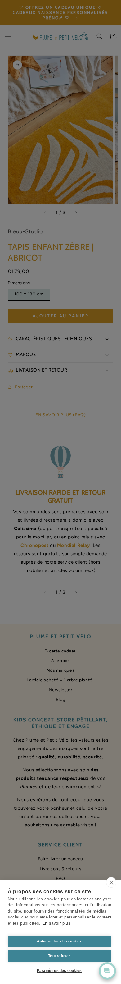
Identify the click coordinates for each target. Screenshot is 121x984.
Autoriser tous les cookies (59, 941)
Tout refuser (59, 956)
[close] (111, 882)
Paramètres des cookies (59, 970)
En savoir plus (56, 923)
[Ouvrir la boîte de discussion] (107, 971)
